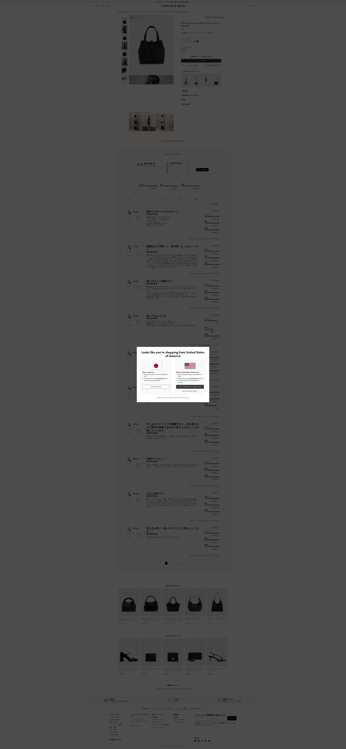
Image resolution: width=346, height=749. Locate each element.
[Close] (207, 349)
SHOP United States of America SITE (190, 387)
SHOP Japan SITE (156, 387)
